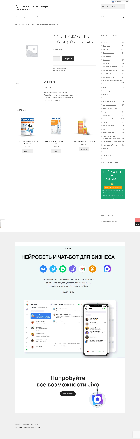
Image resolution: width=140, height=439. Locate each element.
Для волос (106, 84)
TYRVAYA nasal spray (110, 222)
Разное (105, 148)
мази (104, 129)
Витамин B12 (107, 56)
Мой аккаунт (39, 17)
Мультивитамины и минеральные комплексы (111, 137)
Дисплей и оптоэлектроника (112, 81)
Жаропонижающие (109, 105)
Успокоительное (108, 159)
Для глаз (106, 87)
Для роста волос (108, 98)
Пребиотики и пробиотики (112, 142)
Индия (105, 112)
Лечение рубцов (108, 126)
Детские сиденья (108, 77)
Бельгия (105, 49)
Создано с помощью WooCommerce (28, 427)
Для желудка (107, 91)
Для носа (106, 94)
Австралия (106, 46)
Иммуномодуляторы (110, 108)
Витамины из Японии (110, 70)
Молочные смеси (108, 133)
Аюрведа (108, 115)
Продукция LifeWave (110, 145)
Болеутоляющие (108, 53)
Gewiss (105, 42)
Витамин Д (106, 60)
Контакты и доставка (23, 17)
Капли (107, 63)
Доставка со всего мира (31, 6)
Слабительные (108, 155)
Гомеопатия (107, 74)
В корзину (68, 59)
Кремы (105, 122)
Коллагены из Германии (111, 119)
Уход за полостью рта (110, 162)
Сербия (26, 24)
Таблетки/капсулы (111, 67)
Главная (20, 24)
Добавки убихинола (109, 101)
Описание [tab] (19, 83)
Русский (117, 1)
